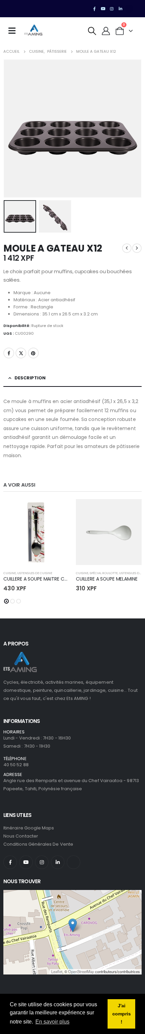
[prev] (127, 248)
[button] (92, 31)
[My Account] (106, 31)
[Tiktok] (129, 9)
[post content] (36, 532)
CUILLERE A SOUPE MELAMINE (107, 578)
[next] (137, 248)
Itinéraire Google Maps (28, 828)
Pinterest (33, 353)
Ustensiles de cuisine (34, 573)
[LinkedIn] (120, 9)
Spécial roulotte (104, 573)
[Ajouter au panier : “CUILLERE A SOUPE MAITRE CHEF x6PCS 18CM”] (58, 510)
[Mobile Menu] (14, 30)
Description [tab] (30, 378)
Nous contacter (20, 836)
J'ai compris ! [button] (121, 1014)
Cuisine (9, 573)
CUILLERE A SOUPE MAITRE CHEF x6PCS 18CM (52, 578)
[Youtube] (103, 9)
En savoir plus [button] (52, 1022)
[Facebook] (94, 9)
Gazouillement (21, 353)
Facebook (8, 353)
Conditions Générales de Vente (38, 844)
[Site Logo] (33, 31)
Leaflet (56, 971)
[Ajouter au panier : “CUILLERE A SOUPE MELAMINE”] (130, 510)
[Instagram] (112, 9)
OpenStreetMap (81, 971)
